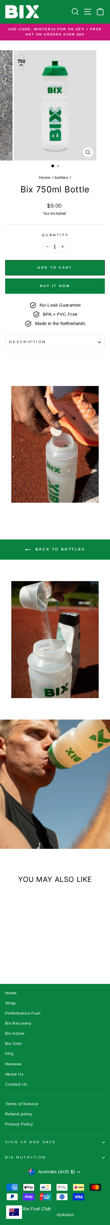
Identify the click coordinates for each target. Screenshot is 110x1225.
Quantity (55, 235)
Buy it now (55, 286)
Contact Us (16, 1084)
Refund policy (18, 1114)
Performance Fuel (22, 1013)
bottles (61, 177)
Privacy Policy (19, 1124)
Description (27, 342)
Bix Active (15, 1033)
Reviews (13, 1064)
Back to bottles (59, 549)
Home (44, 177)
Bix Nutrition (25, 1157)
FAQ (9, 1053)
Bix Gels (13, 1043)
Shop (10, 1003)
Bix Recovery (18, 1023)
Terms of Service (21, 1104)
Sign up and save (30, 1142)
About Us (14, 1074)
